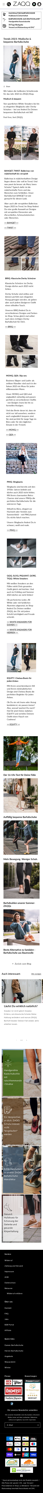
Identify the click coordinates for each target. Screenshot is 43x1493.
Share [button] (8, 86)
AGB (7, 1277)
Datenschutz (10, 1283)
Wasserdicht (10, 1362)
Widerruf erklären (14, 1293)
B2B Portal (9, 1325)
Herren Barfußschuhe (14, 1351)
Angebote (9, 1356)
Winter (8, 1367)
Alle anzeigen (36, 974)
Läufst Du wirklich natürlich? (21, 1006)
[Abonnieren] (37, 1425)
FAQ (6, 1313)
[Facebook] (21, 1476)
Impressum (9, 1271)
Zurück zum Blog (23, 963)
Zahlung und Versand (14, 1266)
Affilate (8, 1330)
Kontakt (8, 1308)
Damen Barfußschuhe (14, 1345)
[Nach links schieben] (16, 1040)
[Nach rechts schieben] (26, 1040)
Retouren (8, 1288)
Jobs (6, 1319)
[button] (8, 4)
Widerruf (9, 1260)
